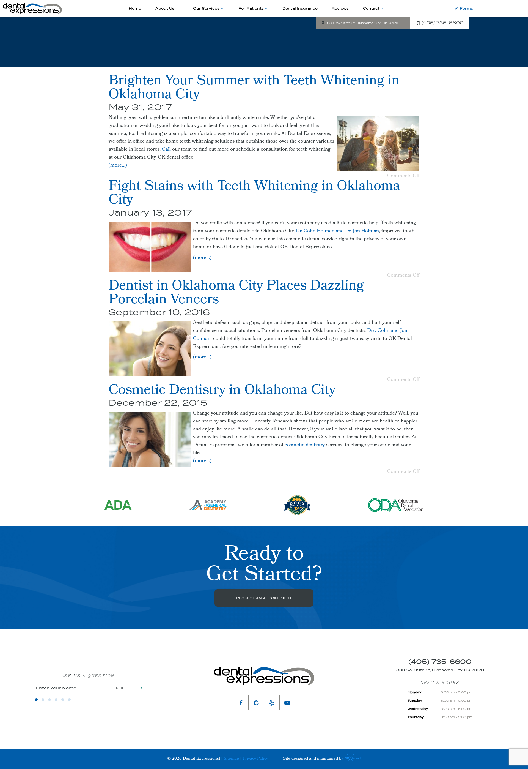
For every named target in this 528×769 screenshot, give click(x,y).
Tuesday (415, 700)
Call (166, 149)
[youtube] (287, 702)
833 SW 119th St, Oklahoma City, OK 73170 (362, 23)
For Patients (251, 8)
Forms (466, 8)
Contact (371, 8)
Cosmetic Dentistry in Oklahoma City (222, 391)
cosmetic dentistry (305, 445)
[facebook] (241, 702)
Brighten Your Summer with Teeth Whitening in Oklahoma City (254, 88)
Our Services (206, 8)
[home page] (32, 8)
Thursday (416, 717)
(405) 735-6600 (442, 22)
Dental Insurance (300, 8)
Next (121, 688)
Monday (414, 692)
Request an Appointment (264, 598)
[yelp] (271, 702)
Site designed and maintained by (313, 758)
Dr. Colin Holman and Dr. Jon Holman (337, 231)
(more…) (118, 165)
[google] (256, 702)
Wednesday (418, 709)
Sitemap (231, 758)
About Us (164, 8)
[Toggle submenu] (176, 8)
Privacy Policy (255, 758)
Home (135, 8)
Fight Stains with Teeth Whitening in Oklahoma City (254, 194)
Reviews (340, 8)
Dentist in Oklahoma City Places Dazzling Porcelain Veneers (236, 293)
